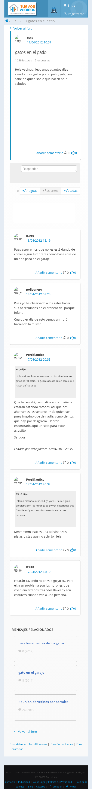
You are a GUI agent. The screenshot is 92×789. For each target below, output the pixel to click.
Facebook (57, 786)
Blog (30, 786)
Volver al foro (22, 28)
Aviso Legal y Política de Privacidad (52, 781)
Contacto (10, 781)
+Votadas (70, 190)
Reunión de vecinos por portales (43, 702)
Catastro (40, 786)
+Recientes (50, 190)
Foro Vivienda (18, 744)
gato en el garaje (31, 672)
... (12, 21)
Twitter (72, 786)
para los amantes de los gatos (41, 643)
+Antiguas (29, 190)
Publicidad (24, 781)
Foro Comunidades (61, 744)
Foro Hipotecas (38, 744)
